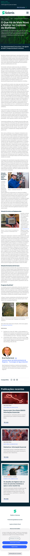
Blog (11, 18)
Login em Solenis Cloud (15, 524)
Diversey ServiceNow (15, 528)
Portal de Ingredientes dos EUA (15, 519)
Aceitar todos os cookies (15, 542)
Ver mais (6, 422)
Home (2, 18)
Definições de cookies (15, 553)
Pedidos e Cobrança (15, 515)
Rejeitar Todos (15, 546)
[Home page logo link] (15, 511)
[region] (15, 539)
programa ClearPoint (7, 325)
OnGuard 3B (25, 228)
